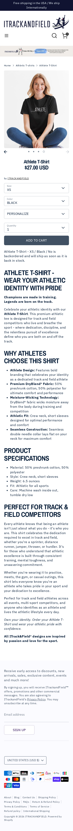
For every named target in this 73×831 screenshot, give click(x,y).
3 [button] (38, 151)
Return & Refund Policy (46, 801)
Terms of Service (39, 806)
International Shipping (36, 810)
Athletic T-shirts (25, 65)
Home (7, 65)
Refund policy (12, 810)
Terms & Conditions (15, 806)
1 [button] (28, 151)
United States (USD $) (23, 760)
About (7, 797)
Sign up (19, 730)
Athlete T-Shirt (48, 65)
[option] (36, 51)
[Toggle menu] (6, 35)
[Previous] (5, 151)
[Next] (67, 151)
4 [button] (44, 152)
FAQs (26, 801)
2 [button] (33, 151)
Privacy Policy (36, 699)
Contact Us (29, 797)
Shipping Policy (47, 797)
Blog (16, 797)
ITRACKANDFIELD (18, 178)
